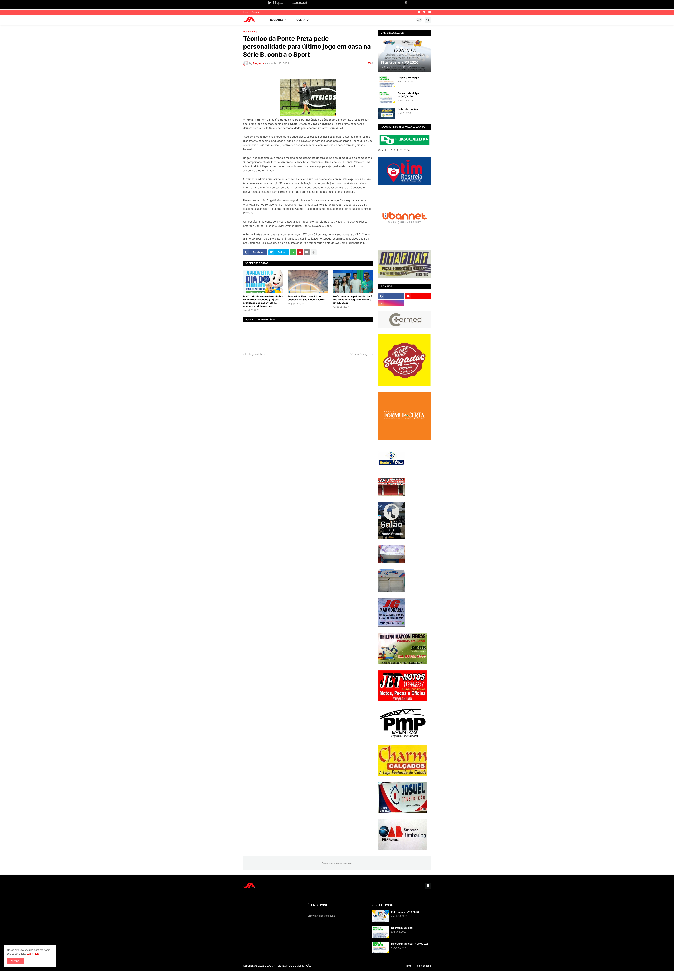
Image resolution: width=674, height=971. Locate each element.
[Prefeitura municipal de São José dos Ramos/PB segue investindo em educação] (353, 281)
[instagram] (391, 303)
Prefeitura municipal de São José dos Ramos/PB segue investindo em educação (352, 299)
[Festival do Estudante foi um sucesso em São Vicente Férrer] (308, 281)
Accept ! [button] (15, 960)
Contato (255, 12)
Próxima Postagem (360, 354)
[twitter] (424, 12)
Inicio (245, 12)
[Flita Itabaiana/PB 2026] (380, 916)
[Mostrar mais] (314, 252)
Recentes (276, 19)
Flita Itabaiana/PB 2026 (405, 911)
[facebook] (419, 12)
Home (408, 965)
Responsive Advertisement (337, 863)
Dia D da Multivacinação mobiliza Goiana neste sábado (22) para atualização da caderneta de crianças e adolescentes (263, 301)
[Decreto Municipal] (386, 81)
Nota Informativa (408, 109)
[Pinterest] (300, 252)
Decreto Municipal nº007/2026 (409, 95)
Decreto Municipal (409, 77)
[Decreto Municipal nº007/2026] (386, 97)
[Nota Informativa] (386, 113)
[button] (419, 20)
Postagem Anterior (255, 354)
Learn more (33, 953)
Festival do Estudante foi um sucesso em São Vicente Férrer (306, 298)
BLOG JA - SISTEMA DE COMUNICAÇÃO (288, 965)
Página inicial (250, 31)
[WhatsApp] (293, 252)
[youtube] (429, 12)
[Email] (307, 252)
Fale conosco (423, 965)
